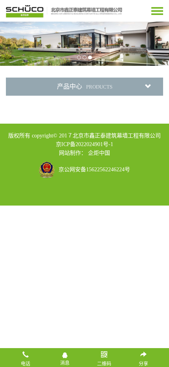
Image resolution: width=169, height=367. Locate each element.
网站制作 (70, 153)
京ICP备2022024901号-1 (84, 144)
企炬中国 (99, 153)
